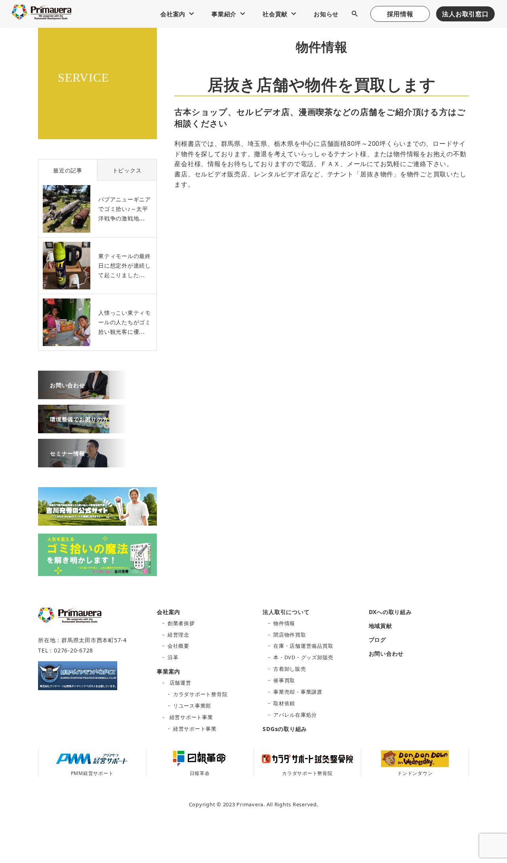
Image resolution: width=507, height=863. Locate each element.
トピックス (127, 170)
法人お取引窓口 (465, 14)
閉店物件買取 (289, 634)
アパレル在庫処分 (295, 715)
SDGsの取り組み (285, 729)
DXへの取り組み (390, 612)
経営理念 (178, 634)
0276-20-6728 (73, 650)
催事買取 (284, 680)
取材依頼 (284, 703)
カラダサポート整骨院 (200, 694)
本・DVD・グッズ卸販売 (303, 657)
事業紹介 (224, 14)
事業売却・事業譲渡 (297, 692)
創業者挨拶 (181, 623)
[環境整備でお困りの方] (73, 429)
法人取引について (286, 612)
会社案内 (172, 14)
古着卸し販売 (289, 669)
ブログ (377, 639)
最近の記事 (67, 170)
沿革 (173, 657)
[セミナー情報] (73, 463)
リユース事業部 (192, 705)
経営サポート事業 (191, 717)
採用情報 (400, 14)
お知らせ (326, 14)
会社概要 (178, 646)
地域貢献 (380, 626)
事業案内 (168, 671)
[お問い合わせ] (73, 395)
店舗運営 (180, 682)
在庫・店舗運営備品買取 (303, 646)
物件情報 (284, 623)
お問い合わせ (386, 653)
